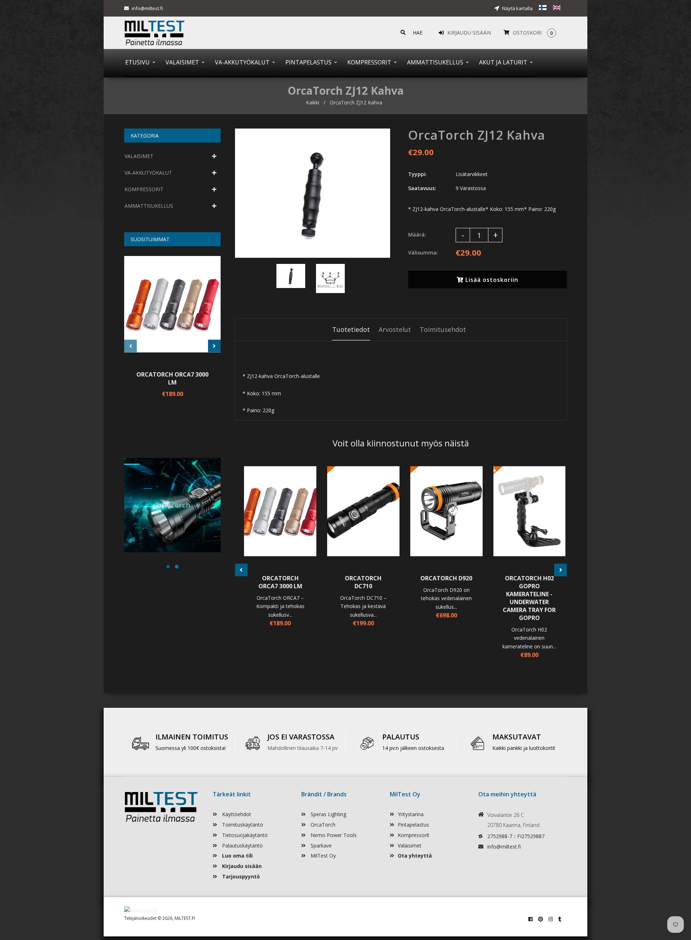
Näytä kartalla (517, 8)
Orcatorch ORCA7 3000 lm (172, 378)
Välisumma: (423, 252)
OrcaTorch (322, 824)
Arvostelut (395, 329)
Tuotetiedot (351, 329)
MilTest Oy (322, 855)
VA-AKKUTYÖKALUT (148, 172)
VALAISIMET (139, 156)
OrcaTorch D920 (446, 578)
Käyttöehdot (236, 814)
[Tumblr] (559, 919)
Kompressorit (413, 835)
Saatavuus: (422, 188)
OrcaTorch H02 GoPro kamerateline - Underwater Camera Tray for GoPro (529, 598)
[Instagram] (550, 919)
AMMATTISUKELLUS (149, 205)
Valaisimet (409, 845)
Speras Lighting (327, 814)
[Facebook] (530, 919)
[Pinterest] (540, 919)
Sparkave (320, 845)
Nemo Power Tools (333, 835)
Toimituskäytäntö (242, 824)
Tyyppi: (417, 174)
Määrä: (417, 234)
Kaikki (312, 102)
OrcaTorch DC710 (363, 582)
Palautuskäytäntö (242, 845)
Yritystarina (411, 814)
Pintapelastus (413, 824)
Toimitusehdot (443, 329)
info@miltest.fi (147, 8)
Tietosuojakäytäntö (244, 835)
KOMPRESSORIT (144, 189)
